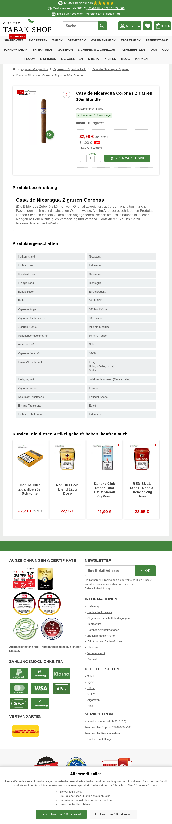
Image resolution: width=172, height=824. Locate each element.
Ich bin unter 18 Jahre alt (113, 814)
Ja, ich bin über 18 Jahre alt (61, 814)
